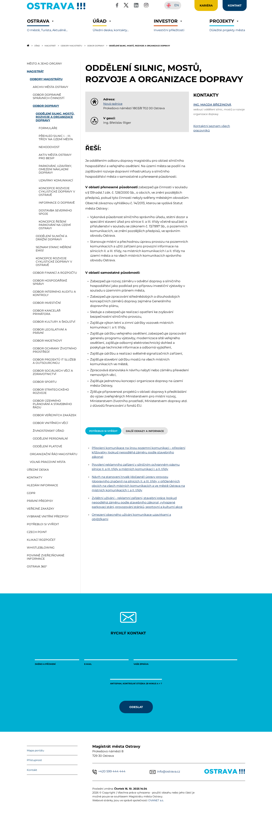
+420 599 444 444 (111, 771)
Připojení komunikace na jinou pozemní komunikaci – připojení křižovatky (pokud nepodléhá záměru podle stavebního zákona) (138, 452)
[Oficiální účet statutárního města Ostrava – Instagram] (146, 6)
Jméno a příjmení (45, 664)
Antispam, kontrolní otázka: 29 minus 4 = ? (136, 683)
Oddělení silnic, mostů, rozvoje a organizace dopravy (139, 45)
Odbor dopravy (95, 46)
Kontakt (32, 770)
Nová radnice (112, 104)
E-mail (88, 664)
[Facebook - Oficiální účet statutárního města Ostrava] (116, 6)
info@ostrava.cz (168, 771)
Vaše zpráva (141, 664)
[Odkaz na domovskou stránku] (28, 45)
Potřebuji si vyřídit (103, 430)
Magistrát (50, 46)
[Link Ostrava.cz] (224, 772)
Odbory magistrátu (71, 46)
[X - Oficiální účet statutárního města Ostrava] (126, 6)
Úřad (37, 46)
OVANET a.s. (156, 800)
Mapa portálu (35, 750)
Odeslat (136, 707)
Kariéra (206, 5)
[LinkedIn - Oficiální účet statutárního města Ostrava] (136, 6)
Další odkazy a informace (145, 430)
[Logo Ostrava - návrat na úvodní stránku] (56, 9)
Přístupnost (34, 760)
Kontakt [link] (234, 5)
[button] (47, 25)
